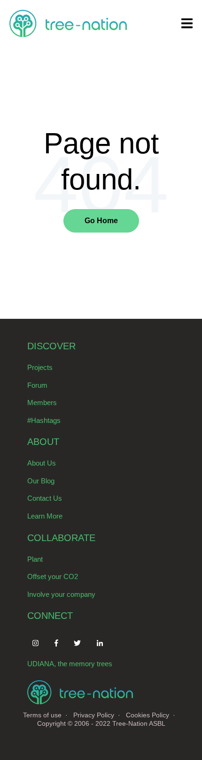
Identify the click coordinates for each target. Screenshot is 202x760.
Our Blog (40, 481)
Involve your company (61, 594)
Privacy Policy (93, 715)
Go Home (101, 221)
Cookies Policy (147, 715)
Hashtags (46, 420)
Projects (40, 367)
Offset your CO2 (52, 576)
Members (42, 402)
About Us (41, 463)
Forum (37, 385)
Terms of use (42, 715)
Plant (35, 559)
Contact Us (44, 498)
